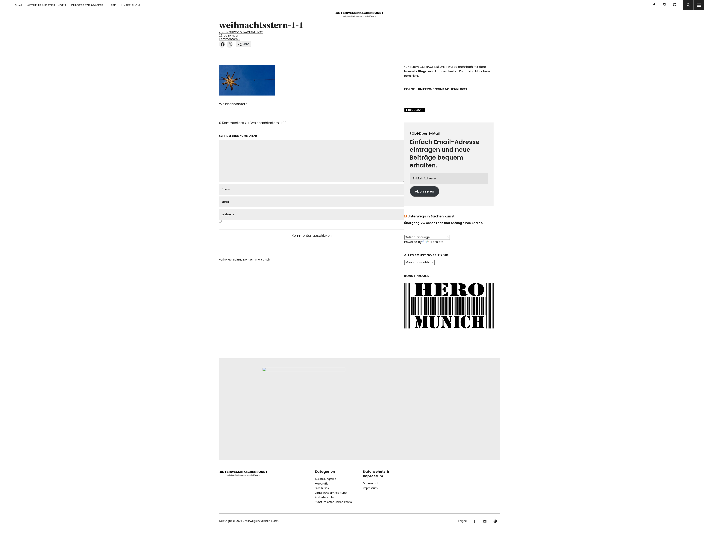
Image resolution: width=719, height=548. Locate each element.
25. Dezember (228, 35)
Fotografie (321, 483)
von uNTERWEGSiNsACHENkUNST (241, 32)
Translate (436, 242)
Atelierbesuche (325, 497)
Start (18, 5)
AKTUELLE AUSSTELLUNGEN (46, 5)
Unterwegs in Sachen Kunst (431, 216)
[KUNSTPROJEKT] (449, 330)
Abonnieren (424, 191)
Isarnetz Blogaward (420, 71)
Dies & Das (322, 488)
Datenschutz (371, 483)
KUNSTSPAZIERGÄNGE (87, 5)
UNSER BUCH (130, 5)
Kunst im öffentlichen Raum (333, 502)
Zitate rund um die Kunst (331, 493)
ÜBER (112, 5)
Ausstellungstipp (325, 479)
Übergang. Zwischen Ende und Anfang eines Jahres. (443, 223)
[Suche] (688, 5)
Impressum (370, 488)
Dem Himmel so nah (244, 259)
